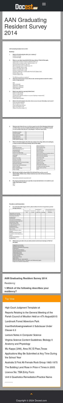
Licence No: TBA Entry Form (19, 372)
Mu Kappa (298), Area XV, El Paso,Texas (26, 348)
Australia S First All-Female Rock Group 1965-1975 (31, 362)
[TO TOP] (31, 394)
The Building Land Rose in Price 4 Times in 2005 (30, 367)
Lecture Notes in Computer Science (23, 335)
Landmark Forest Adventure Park (22, 321)
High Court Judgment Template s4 (22, 307)
